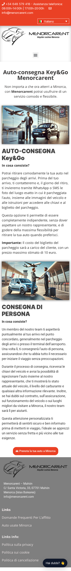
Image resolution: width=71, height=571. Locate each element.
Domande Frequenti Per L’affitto (26, 517)
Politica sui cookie (15, 552)
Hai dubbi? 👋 (55, 563)
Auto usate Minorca (17, 525)
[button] (53, 21)
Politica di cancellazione (20, 560)
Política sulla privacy (17, 544)
